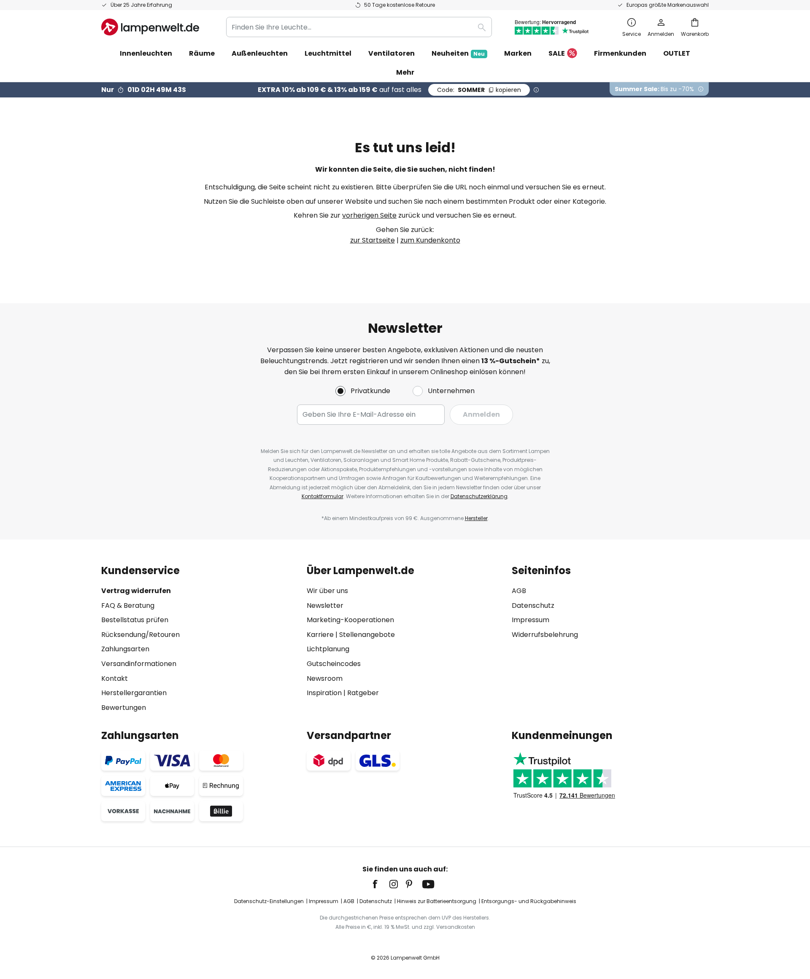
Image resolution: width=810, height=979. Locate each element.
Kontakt (114, 678)
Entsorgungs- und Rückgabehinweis (528, 901)
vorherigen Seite (369, 215)
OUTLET (676, 53)
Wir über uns (327, 591)
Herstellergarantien (134, 693)
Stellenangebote (367, 634)
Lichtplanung (328, 649)
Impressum (530, 620)
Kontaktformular (322, 496)
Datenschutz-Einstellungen (269, 901)
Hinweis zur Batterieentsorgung (436, 901)
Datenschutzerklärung (479, 496)
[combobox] (359, 27)
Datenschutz (533, 605)
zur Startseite (372, 240)
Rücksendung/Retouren (140, 634)
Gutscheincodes (334, 664)
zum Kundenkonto (430, 240)
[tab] (199, 639)
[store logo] (150, 27)
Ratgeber (363, 693)
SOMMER (479, 90)
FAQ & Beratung (127, 605)
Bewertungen (123, 707)
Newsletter (325, 605)
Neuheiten (458, 53)
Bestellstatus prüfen (134, 620)
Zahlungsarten (125, 649)
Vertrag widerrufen (136, 591)
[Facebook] (380, 884)
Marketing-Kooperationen (350, 620)
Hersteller (476, 518)
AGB (519, 591)
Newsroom (325, 678)
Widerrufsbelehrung (545, 634)
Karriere (320, 634)
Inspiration (324, 693)
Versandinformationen (138, 664)
